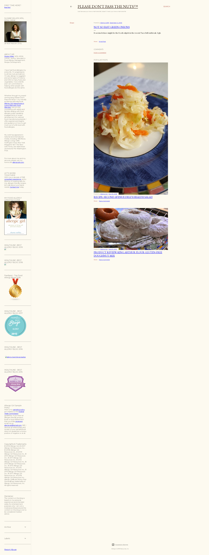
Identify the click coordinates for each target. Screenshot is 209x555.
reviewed (18, 421)
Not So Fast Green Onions (112, 27)
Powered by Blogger (121, 544)
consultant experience (12, 179)
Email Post (102, 41)
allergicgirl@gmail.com (13, 425)
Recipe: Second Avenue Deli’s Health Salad (123, 197)
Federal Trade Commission (14, 413)
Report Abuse (10, 550)
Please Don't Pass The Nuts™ (108, 6)
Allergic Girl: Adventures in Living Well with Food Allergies (14, 105)
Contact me (14, 187)
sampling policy (19, 410)
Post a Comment (100, 53)
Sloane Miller (9, 56)
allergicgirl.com (18, 162)
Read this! (7, 7)
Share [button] (72, 23)
